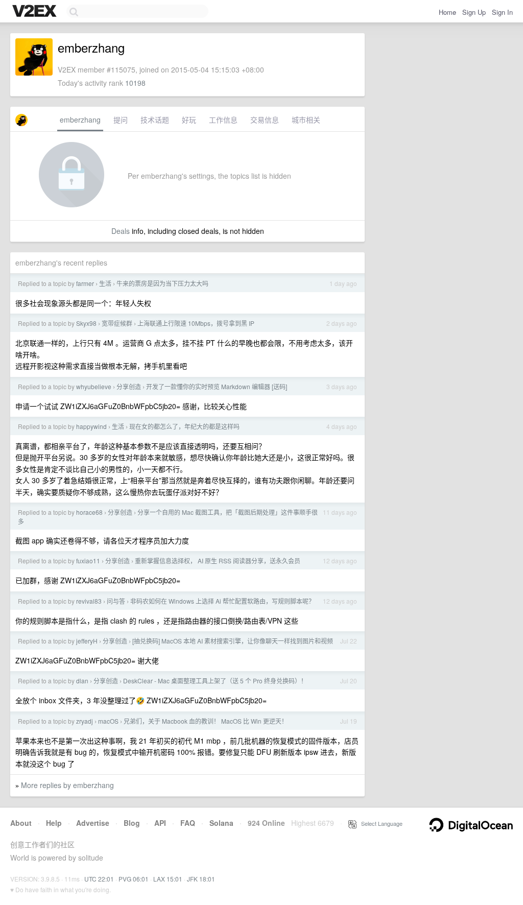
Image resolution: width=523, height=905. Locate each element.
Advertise (92, 823)
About (21, 823)
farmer (85, 283)
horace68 (89, 512)
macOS (108, 721)
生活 (105, 283)
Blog (132, 823)
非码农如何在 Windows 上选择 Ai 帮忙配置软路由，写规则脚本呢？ (222, 601)
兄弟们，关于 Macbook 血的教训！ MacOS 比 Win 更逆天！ (206, 721)
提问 (120, 119)
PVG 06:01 (133, 878)
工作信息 (223, 119)
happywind (91, 426)
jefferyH (87, 640)
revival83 (89, 601)
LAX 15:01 (167, 878)
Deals (120, 231)
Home (447, 12)
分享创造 (128, 386)
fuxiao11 (88, 560)
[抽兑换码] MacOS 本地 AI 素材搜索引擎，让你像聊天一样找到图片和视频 (232, 640)
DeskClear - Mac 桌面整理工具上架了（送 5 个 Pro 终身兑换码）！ (215, 680)
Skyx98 (86, 323)
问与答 (116, 601)
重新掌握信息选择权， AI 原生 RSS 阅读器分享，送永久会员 (217, 560)
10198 (135, 83)
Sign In (502, 12)
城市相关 (306, 119)
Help (54, 823)
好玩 (189, 119)
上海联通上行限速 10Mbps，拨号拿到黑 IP (195, 323)
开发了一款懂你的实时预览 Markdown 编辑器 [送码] (216, 386)
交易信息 (264, 119)
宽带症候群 (117, 323)
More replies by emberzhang (67, 785)
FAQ (187, 823)
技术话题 (154, 119)
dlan (82, 680)
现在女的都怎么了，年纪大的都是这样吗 (184, 426)
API (160, 823)
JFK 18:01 (201, 878)
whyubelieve (93, 386)
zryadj (84, 721)
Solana (221, 823)
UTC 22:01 (99, 878)
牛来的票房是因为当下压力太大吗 (162, 283)
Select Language (379, 823)
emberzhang (80, 119)
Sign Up (474, 12)
